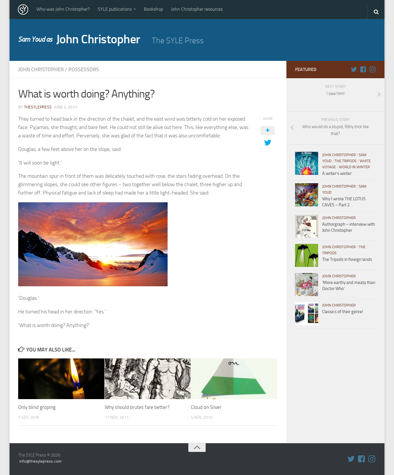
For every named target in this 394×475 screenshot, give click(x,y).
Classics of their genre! (342, 311)
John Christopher (79, 39)
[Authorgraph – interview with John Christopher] (306, 226)
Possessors (83, 69)
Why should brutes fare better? (137, 407)
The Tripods (346, 161)
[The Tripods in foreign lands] (306, 255)
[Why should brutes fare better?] (148, 378)
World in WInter (354, 167)
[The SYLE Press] (23, 9)
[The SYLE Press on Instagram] (372, 69)
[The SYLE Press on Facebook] (363, 69)
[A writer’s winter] (306, 163)
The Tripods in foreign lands (347, 259)
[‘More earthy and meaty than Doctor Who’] (306, 284)
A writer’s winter (337, 173)
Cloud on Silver (206, 407)
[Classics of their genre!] (306, 313)
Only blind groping (37, 407)
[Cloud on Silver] (234, 378)
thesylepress (38, 107)
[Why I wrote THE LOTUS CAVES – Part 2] (306, 194)
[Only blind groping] (61, 378)
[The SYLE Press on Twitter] (353, 69)
